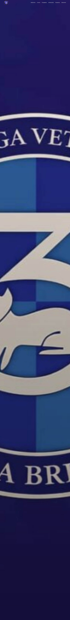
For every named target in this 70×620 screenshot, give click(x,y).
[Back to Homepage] (8, 3)
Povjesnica (57, 2)
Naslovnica (33, 2)
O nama (38, 2)
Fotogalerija (44, 2)
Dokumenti (63, 2)
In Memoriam (51, 2)
